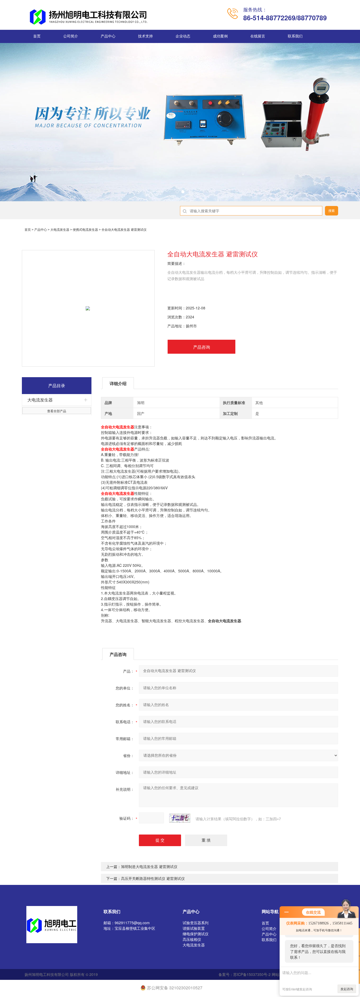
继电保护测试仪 (195, 933)
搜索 (331, 211)
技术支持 (145, 36)
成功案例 (220, 36)
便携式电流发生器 (85, 230)
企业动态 (183, 36)
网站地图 (279, 974)
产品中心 (108, 36)
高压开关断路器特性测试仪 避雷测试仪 (153, 878)
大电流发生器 (59, 230)
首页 (37, 36)
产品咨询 (201, 347)
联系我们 (295, 36)
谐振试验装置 (194, 928)
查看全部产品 (56, 411)
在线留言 (257, 36)
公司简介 (70, 36)
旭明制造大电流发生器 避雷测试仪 (149, 866)
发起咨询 (346, 988)
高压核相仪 (192, 939)
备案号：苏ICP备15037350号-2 (244, 974)
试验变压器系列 (195, 922)
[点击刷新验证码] (179, 818)
